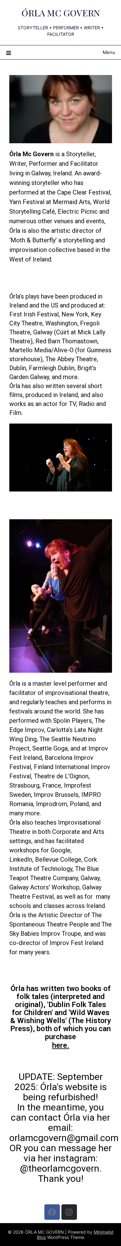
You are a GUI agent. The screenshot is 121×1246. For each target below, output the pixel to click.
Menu (109, 52)
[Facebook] (52, 1212)
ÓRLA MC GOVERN (60, 13)
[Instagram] (69, 1212)
